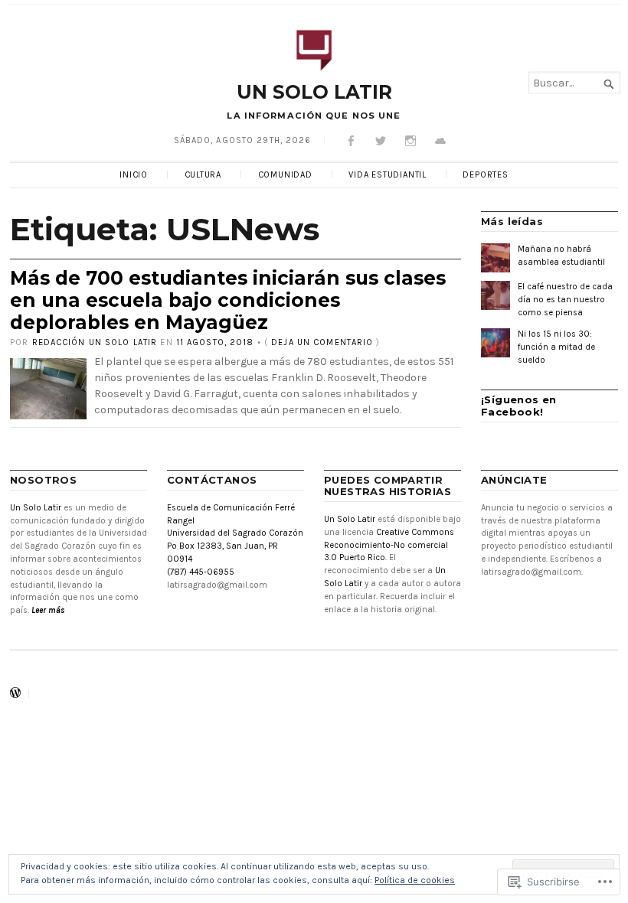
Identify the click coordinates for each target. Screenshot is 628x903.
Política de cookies (415, 880)
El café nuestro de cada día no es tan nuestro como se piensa (565, 300)
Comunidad (285, 175)
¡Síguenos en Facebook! (519, 405)
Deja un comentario (322, 342)
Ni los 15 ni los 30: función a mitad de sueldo (556, 347)
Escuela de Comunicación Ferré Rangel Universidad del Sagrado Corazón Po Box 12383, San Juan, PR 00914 (235, 533)
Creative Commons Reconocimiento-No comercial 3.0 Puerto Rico (389, 545)
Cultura (203, 175)
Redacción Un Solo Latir (95, 342)
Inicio (133, 175)
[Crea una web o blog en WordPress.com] (15, 694)
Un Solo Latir (35, 508)
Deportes (485, 175)
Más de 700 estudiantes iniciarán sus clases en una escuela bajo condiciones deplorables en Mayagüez (228, 299)
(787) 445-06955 (200, 572)
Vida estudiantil (387, 175)
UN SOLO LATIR (314, 91)
